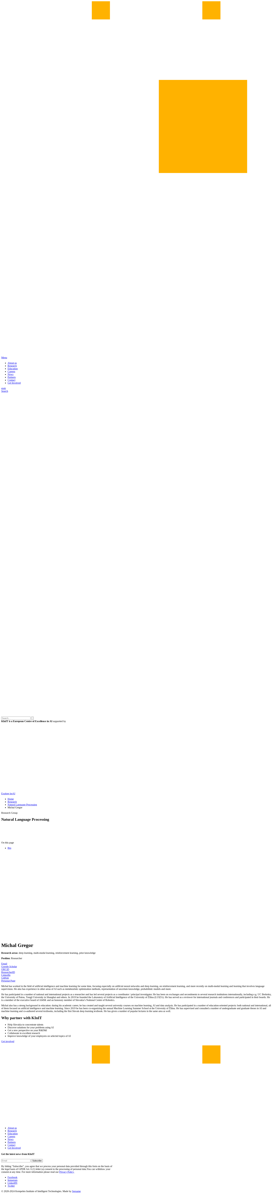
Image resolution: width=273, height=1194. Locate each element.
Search (4, 391)
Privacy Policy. (66, 1172)
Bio (9, 848)
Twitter (11, 1186)
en (2, 388)
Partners (12, 377)
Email (4, 963)
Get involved (7, 1041)
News (10, 374)
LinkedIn (5, 975)
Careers (11, 371)
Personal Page (8, 980)
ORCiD (5, 969)
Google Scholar (9, 966)
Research (12, 365)
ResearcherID (8, 972)
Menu (4, 357)
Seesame (76, 1191)
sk (5, 388)
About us (12, 363)
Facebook (12, 1177)
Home (11, 799)
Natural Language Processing (22, 804)
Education (13, 368)
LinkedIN (12, 1183)
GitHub (5, 978)
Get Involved (14, 383)
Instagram (12, 1180)
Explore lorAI (8, 793)
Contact (11, 380)
